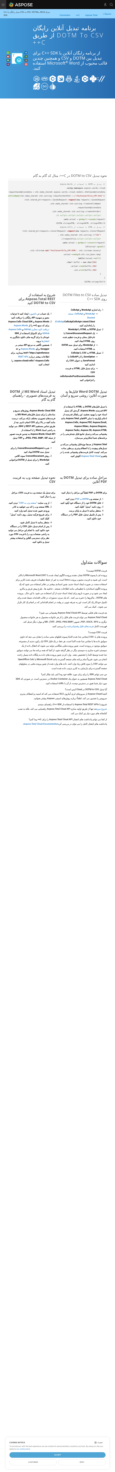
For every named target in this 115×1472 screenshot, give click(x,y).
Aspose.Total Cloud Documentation (40, 724)
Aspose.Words (28, 349)
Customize (33, 1462)
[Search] (111, 4)
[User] (105, 4)
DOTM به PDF (81, 499)
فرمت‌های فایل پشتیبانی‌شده (80, 626)
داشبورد (32, 313)
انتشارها (45, 341)
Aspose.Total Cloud (90, 456)
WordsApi (90, 313)
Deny (82, 1462)
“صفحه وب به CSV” (27, 503)
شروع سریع (101, 709)
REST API (23, 356)
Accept (57, 1455)
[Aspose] (21, 4)
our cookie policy (23, 1449)
